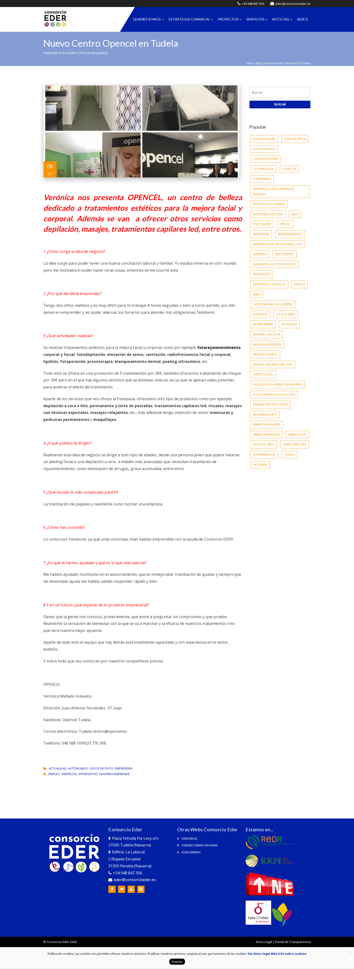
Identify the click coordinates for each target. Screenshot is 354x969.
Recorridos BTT (265, 414)
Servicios (255, 19)
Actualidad (100, 53)
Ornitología (263, 374)
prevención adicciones (270, 404)
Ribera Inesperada (266, 434)
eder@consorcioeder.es (293, 3)
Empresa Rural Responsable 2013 (277, 244)
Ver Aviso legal (259, 954)
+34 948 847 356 (253, 3)
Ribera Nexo (297, 434)
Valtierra (260, 465)
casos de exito (264, 149)
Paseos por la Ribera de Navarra (277, 384)
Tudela (289, 454)
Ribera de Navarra (267, 424)
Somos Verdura (294, 444)
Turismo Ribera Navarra (199, 845)
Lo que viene (285, 314)
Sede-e (302, 19)
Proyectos (228, 19)
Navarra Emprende (114, 774)
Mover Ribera (263, 324)
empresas (69, 774)
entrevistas (88, 774)
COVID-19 (289, 169)
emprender (261, 234)
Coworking (262, 179)
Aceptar (177, 962)
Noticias (280, 19)
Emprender (123, 768)
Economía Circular (268, 214)
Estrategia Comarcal (189, 19)
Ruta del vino (263, 444)
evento (299, 284)
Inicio (250, 63)
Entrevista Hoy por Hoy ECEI (274, 264)
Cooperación (263, 169)
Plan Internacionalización (274, 395)
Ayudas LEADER (264, 139)
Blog (259, 63)
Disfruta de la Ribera (269, 204)
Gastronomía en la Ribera (273, 304)
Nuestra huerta (265, 354)
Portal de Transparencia (293, 942)
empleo (54, 774)
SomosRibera (191, 852)
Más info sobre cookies (288, 954)
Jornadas (260, 314)
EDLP (294, 214)
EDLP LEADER (262, 224)
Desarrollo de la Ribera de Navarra (273, 191)
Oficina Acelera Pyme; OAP (272, 364)
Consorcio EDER (265, 159)
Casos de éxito (101, 768)
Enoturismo (284, 254)
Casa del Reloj (294, 139)
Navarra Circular (266, 334)
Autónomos (78, 768)
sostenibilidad (264, 454)
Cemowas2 (189, 839)
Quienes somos (147, 19)
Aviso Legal (264, 942)
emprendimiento (290, 234)
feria (256, 294)
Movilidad (289, 324)
